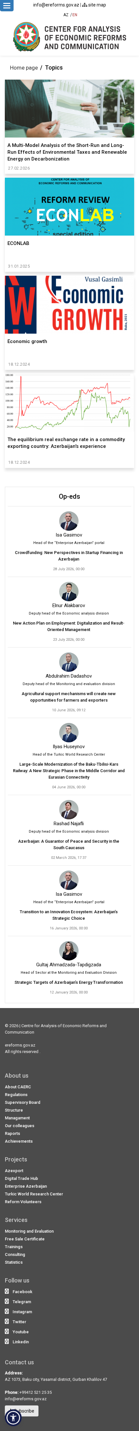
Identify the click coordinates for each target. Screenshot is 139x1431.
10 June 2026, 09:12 (68, 710)
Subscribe (23, 1411)
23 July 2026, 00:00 (68, 640)
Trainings (14, 1246)
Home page (24, 67)
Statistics (14, 1262)
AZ (66, 15)
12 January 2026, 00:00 (69, 992)
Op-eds (69, 496)
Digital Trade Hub (21, 1178)
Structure (14, 1110)
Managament (17, 1117)
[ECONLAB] (69, 207)
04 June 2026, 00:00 (68, 787)
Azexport (14, 1170)
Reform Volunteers (23, 1201)
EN (74, 15)
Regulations (16, 1094)
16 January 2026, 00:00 (69, 928)
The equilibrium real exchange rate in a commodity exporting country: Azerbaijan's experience (66, 443)
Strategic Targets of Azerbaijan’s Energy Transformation (69, 982)
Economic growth (27, 341)
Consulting (15, 1254)
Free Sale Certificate (25, 1239)
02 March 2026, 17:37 (68, 858)
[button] (13, 1418)
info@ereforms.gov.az (56, 4)
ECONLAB (18, 243)
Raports (12, 1133)
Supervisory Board (22, 1102)
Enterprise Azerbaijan (26, 1186)
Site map (96, 4)
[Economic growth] (69, 305)
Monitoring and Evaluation (29, 1231)
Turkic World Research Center (34, 1194)
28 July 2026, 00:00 (68, 569)
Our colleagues (19, 1125)
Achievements (19, 1141)
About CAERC (18, 1086)
